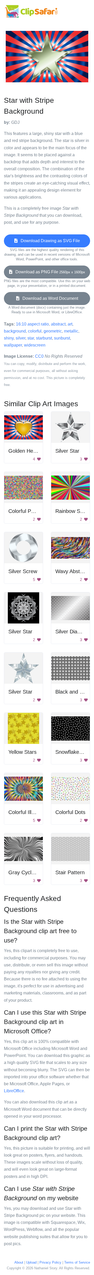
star (30, 338)
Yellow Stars (22, 752)
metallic (71, 331)
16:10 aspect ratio (32, 324)
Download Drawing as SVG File (48, 241)
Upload (31, 1262)
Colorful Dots (70, 812)
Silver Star (67, 451)
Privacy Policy (50, 1262)
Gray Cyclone (24, 872)
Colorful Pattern (26, 511)
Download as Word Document (48, 298)
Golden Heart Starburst (35, 451)
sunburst (62, 338)
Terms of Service (77, 1262)
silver (20, 338)
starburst (44, 338)
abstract (58, 324)
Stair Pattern (70, 872)
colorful (35, 331)
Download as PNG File (48, 272)
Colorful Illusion (26, 812)
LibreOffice (14, 1091)
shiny (9, 338)
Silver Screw (22, 571)
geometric (53, 331)
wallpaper (13, 345)
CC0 (39, 356)
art (70, 324)
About (18, 1262)
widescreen (34, 345)
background (15, 331)
